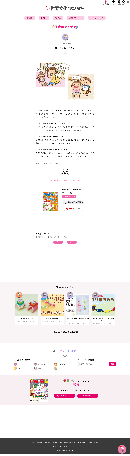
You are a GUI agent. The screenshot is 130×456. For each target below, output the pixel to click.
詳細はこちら (69, 196)
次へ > (72, 242)
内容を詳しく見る (65, 396)
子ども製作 (22, 321)
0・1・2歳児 (64, 237)
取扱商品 (58, 18)
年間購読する (89, 396)
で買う (79, 208)
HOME (32, 442)
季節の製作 (61, 364)
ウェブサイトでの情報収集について (89, 442)
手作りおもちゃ (47, 321)
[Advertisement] (50, 266)
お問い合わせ (57, 446)
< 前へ (58, 242)
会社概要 (30, 18)
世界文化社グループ (70, 446)
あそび (20, 364)
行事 (19, 368)
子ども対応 (53, 237)
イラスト (61, 368)
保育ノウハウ (42, 237)
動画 (39, 368)
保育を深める (42, 364)
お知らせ (44, 18)
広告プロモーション (75, 18)
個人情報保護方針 (70, 442)
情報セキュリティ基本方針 (53, 442)
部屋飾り (73, 323)
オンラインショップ (96, 18)
